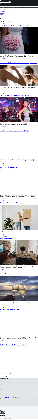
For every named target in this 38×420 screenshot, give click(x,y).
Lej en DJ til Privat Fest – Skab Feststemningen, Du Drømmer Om (17, 95)
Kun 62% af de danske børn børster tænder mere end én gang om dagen (18, 63)
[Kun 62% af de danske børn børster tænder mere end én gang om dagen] (19, 85)
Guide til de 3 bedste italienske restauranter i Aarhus (13, 345)
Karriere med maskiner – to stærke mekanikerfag (7, 405)
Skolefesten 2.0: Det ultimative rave (9, 167)
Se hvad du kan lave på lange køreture (9, 309)
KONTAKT (2, 13)
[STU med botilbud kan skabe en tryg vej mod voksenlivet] (3, 396)
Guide (3, 23)
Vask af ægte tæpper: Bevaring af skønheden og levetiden (14, 131)
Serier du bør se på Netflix (6, 238)
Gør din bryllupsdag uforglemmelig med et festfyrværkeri (14, 25)
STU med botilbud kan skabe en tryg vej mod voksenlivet (9, 397)
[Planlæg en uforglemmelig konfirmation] (3, 387)
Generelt (3, 11)
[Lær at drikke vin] (19, 300)
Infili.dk (10, 418)
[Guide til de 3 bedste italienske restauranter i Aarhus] (19, 371)
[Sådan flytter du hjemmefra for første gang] (19, 229)
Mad (5, 342)
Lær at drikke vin (4, 274)
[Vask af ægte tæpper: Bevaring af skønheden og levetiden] (19, 157)
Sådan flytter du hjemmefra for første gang (11, 202)
